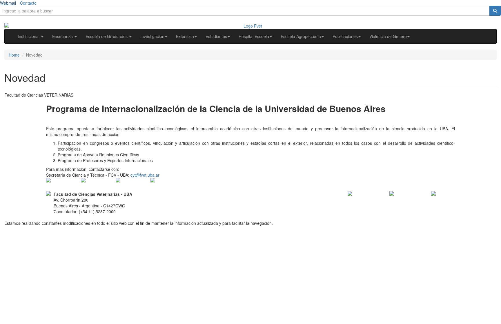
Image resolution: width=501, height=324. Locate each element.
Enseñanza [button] (63, 36)
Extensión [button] (185, 36)
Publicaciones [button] (345, 36)
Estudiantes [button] (216, 36)
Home (14, 55)
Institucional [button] (29, 36)
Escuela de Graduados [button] (107, 36)
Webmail (8, 3)
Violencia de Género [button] (388, 36)
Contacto (28, 3)
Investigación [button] (152, 36)
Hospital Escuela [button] (254, 36)
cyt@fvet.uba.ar (144, 175)
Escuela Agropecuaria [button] (301, 36)
